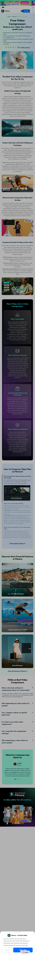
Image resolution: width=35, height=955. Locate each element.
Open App (23, 950)
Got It (7, 950)
